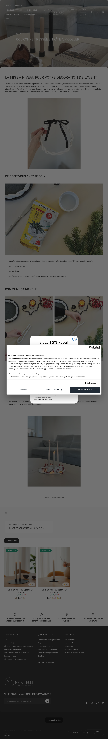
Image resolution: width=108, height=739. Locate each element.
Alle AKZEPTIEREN (85, 390)
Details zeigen (90, 383)
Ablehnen (23, 390)
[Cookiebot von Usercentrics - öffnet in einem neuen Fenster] (90, 347)
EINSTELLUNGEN (52, 390)
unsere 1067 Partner (22, 359)
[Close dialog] (74, 339)
